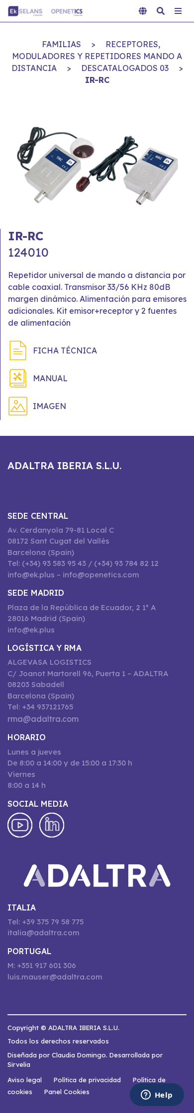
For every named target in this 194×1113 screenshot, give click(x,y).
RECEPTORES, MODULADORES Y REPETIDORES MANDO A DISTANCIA (97, 56)
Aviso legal (24, 1080)
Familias (61, 44)
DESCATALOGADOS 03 (125, 68)
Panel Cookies (67, 1092)
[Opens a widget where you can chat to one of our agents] (156, 1095)
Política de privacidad (87, 1080)
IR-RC (97, 80)
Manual (50, 378)
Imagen (49, 406)
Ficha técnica (65, 350)
